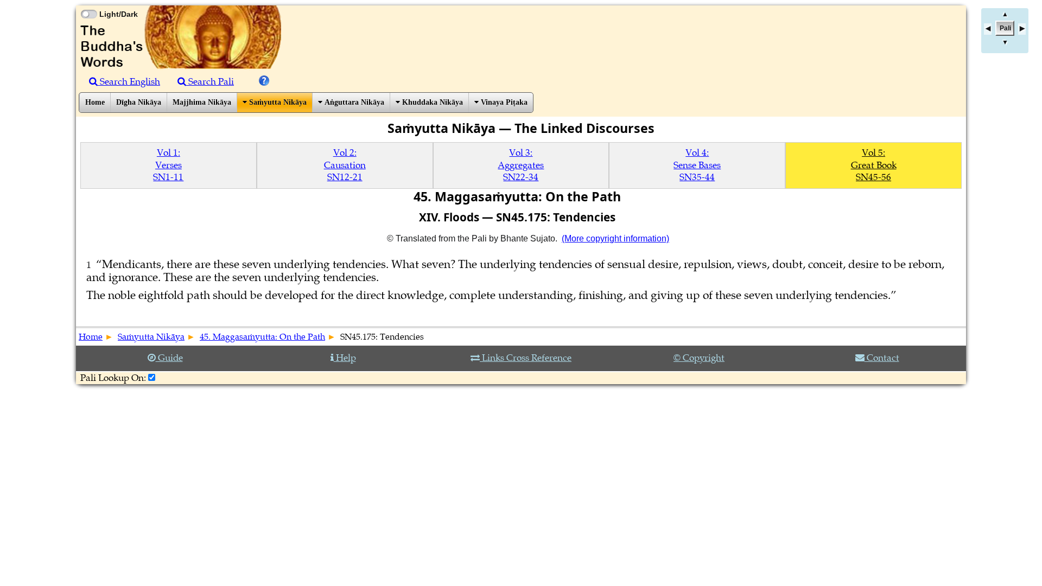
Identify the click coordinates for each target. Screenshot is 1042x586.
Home (95, 102)
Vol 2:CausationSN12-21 (345, 165)
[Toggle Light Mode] (88, 4)
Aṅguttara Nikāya (353, 102)
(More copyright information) (615, 238)
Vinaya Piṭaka (503, 102)
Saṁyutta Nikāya (277, 102)
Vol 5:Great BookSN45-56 (874, 165)
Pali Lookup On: (113, 378)
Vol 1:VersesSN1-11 (168, 165)
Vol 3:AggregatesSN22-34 (521, 165)
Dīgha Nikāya (138, 102)
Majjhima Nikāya (202, 102)
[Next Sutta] (1022, 29)
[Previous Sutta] (988, 29)
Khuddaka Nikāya (431, 102)
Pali (1005, 28)
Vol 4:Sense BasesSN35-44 (697, 165)
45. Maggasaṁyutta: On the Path (262, 337)
